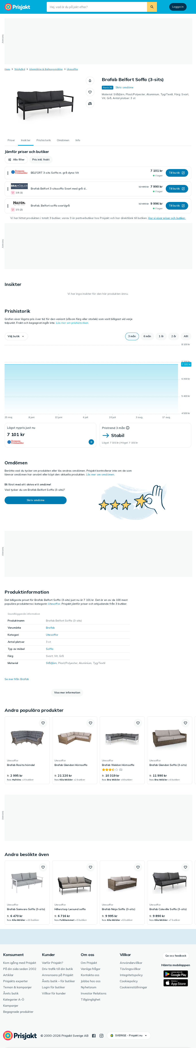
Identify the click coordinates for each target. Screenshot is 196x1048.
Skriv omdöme (125, 87)
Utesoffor (72, 69)
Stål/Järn (51, 663)
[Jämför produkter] (90, 103)
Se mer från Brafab (17, 679)
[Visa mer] (8, 172)
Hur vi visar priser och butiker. (166, 218)
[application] (98, 381)
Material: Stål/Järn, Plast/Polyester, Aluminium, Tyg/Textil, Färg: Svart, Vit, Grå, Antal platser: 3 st (145, 96)
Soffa (49, 649)
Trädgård (19, 69)
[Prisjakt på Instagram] (101, 1035)
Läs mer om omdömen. (100, 474)
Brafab (50, 627)
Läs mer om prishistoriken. (72, 323)
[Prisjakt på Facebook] (93, 1035)
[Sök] (152, 7)
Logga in (178, 6)
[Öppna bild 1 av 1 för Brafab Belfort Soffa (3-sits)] (45, 105)
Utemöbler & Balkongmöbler (46, 69)
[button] (90, 80)
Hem (7, 69)
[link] (27, 750)
